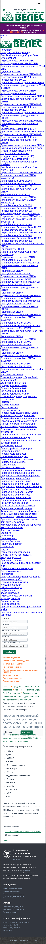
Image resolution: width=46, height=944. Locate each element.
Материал (5, 636)
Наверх (6, 840)
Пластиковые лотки (12, 678)
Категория (5, 618)
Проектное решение (12, 667)
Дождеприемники (11, 681)
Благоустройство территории (13, 894)
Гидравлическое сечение (10, 630)
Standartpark (17, 859)
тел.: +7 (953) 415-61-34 (11, 925)
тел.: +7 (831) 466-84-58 (11, 928)
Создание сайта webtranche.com (23, 940)
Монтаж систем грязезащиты (13, 909)
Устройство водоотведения (16, 661)
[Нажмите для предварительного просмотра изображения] (23, 741)
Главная (6, 687)
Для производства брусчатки (13, 896)
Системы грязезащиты (11, 891)
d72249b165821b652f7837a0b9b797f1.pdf (23, 832)
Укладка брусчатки (11, 658)
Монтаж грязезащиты (13, 664)
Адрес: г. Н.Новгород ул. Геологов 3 (16, 922)
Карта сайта (7, 930)
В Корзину (31, 10)
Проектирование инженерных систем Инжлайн (20, 671)
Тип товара (5, 624)
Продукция (18, 687)
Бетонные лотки (10, 675)
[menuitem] (6, 49)
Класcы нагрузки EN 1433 (11, 642)
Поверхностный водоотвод (13, 888)
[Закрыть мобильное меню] (1, 38)
